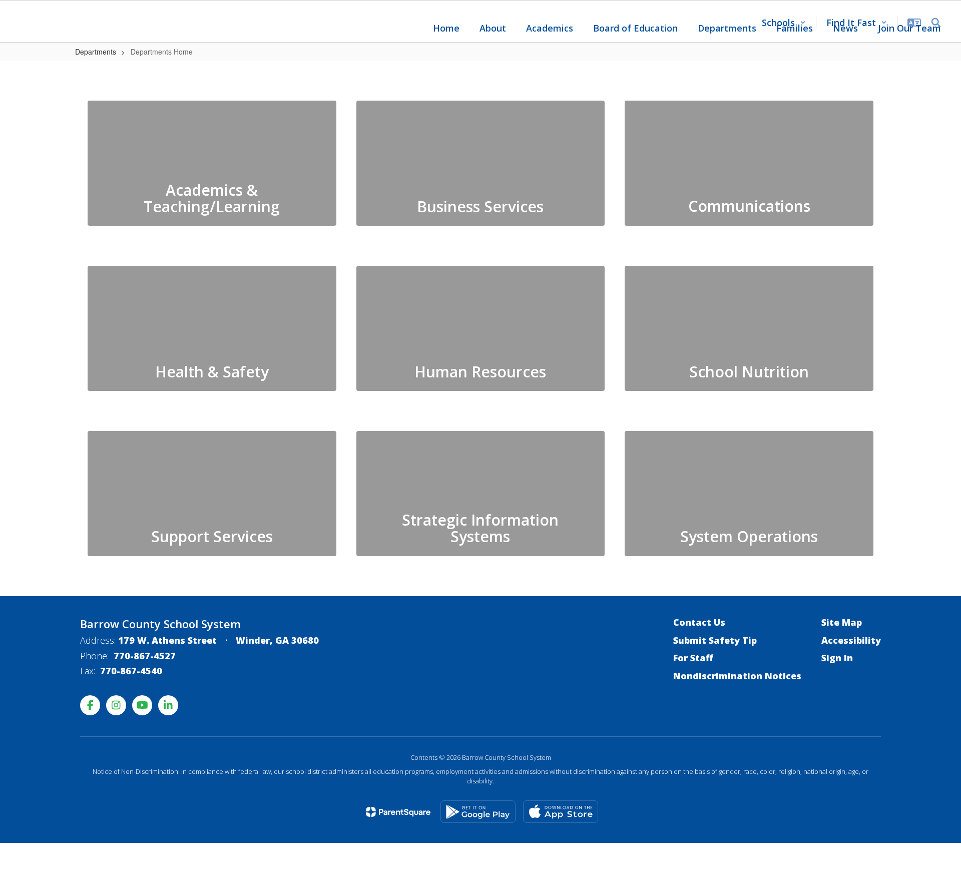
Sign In (837, 658)
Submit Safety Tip (715, 640)
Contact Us (699, 622)
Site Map (841, 622)
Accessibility (851, 640)
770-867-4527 (145, 656)
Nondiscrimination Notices (737, 676)
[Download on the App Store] (560, 811)
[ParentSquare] (398, 811)
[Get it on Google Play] (478, 811)
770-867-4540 (131, 671)
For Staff (693, 658)
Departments (95, 52)
